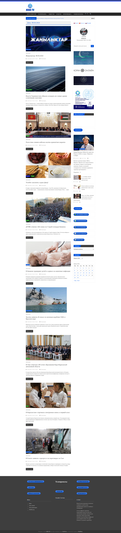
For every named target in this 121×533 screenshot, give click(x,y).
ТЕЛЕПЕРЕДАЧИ (42, 14)
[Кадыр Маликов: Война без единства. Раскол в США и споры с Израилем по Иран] (84, 142)
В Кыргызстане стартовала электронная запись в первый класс (48, 412)
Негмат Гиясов (83, 158)
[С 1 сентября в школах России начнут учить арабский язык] (77, 177)
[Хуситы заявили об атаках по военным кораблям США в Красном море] (46, 299)
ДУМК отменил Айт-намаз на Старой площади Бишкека (46, 227)
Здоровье (27, 264)
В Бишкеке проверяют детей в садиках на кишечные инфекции (48, 271)
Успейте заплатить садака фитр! (37, 182)
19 (86, 272)
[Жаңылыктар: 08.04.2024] (48, 38)
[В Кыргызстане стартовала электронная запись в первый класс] (48, 395)
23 (77, 275)
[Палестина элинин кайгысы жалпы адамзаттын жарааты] (48, 125)
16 (77, 272)
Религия (27, 135)
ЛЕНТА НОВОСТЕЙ (31, 14)
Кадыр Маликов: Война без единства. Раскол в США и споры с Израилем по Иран (84, 153)
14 (92, 270)
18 (83, 272)
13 (89, 270)
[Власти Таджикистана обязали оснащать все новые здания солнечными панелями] (45, 78)
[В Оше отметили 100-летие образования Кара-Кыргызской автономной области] (48, 347)
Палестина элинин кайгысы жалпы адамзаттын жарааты (45, 142)
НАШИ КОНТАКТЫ (78, 14)
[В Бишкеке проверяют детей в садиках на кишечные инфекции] (48, 254)
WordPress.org (31, 509)
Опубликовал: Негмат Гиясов (32, 58)
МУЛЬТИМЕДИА (67, 14)
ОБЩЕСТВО (51, 14)
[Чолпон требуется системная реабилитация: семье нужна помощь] (77, 186)
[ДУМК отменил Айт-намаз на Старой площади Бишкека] (48, 209)
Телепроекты (61, 482)
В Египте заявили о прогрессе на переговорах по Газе (45, 458)
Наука (27, 406)
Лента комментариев (33, 507)
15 (74, 272)
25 (83, 275)
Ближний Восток (29, 310)
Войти (30, 503)
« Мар (75, 280)
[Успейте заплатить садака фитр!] (48, 165)
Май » (78, 280)
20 (89, 272)
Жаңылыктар (28, 49)
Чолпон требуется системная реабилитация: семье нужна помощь (87, 187)
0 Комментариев (43, 58)
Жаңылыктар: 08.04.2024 (34, 56)
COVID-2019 (78, 208)
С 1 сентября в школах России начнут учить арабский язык (86, 178)
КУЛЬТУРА (58, 14)
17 (80, 272)
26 (86, 275)
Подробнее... (77, 172)
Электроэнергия (28, 89)
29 (74, 277)
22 (74, 275)
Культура (27, 358)
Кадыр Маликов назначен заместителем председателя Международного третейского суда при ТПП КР (60, 18)
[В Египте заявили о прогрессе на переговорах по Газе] (48, 441)
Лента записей (32, 505)
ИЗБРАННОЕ (78, 130)
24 (80, 275)
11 (83, 270)
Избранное (28, 176)
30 (77, 277)
